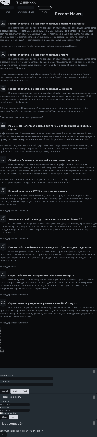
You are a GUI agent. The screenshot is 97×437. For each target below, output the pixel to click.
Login (13, 417)
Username (5, 381)
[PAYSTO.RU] (18, 9)
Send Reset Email (20, 391)
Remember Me (9, 413)
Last (2, 351)
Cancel (5, 391)
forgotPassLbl (6, 375)
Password (4, 407)
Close (4, 417)
